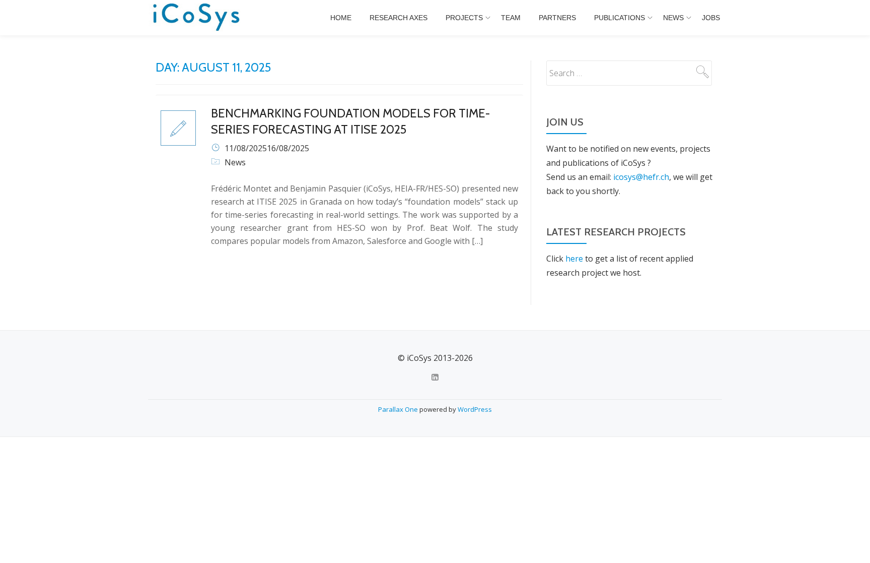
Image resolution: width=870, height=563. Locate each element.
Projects (464, 18)
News (673, 18)
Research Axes (398, 18)
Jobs (711, 18)
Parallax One (398, 409)
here (574, 258)
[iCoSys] (197, 17)
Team (511, 18)
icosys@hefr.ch (641, 176)
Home (340, 18)
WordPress (475, 409)
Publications (619, 18)
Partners (557, 18)
